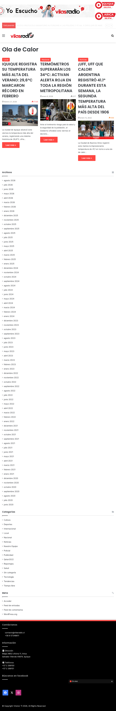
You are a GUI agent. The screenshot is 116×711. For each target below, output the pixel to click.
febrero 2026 (10, 207)
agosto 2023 (9, 338)
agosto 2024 (9, 285)
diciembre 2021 (11, 426)
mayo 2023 (9, 351)
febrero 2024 (10, 312)
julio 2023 (8, 342)
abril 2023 (8, 356)
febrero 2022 (10, 417)
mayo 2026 (9, 193)
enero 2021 (9, 474)
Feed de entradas (12, 605)
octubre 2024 (10, 277)
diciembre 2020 (11, 478)
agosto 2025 (9, 233)
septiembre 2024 (11, 281)
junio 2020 (8, 504)
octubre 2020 (10, 487)
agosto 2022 (9, 391)
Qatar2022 (9, 559)
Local (6, 59)
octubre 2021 (10, 434)
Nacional (45, 59)
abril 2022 (8, 408)
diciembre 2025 (11, 215)
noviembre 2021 (11, 430)
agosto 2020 (9, 496)
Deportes (8, 524)
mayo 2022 (9, 404)
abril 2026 (8, 198)
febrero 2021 (9, 469)
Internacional (10, 529)
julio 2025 (8, 237)
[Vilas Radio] (22, 35)
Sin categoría (10, 572)
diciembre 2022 (11, 373)
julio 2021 (8, 447)
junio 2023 (8, 347)
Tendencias (9, 581)
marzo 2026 (9, 202)
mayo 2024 (9, 299)
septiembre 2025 (11, 228)
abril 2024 (8, 303)
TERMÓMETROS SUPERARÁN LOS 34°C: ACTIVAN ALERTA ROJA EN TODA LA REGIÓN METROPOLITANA (56, 77)
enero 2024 (9, 316)
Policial (7, 550)
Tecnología (9, 577)
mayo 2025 (9, 246)
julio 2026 (8, 185)
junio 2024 (8, 294)
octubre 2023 (10, 329)
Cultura (7, 520)
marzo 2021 (9, 465)
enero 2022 (9, 421)
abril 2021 (8, 461)
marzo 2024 (9, 307)
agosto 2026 (9, 180)
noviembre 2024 (11, 272)
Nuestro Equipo (11, 546)
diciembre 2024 (11, 268)
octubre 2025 (10, 224)
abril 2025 (8, 250)
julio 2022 (8, 395)
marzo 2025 (9, 255)
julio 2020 (8, 500)
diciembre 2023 (11, 320)
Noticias (83, 59)
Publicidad (8, 555)
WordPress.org (10, 614)
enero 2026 (9, 211)
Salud (6, 568)
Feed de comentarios (13, 610)
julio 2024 (8, 290)
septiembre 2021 (11, 439)
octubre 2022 (10, 382)
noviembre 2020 (11, 483)
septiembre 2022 (11, 386)
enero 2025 (9, 264)
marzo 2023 (9, 360)
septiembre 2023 (11, 334)
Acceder (7, 601)
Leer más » (11, 145)
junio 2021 (8, 452)
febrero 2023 (10, 364)
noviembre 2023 (11, 325)
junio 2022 (8, 399)
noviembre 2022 (11, 377)
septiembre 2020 (11, 491)
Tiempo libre (9, 586)
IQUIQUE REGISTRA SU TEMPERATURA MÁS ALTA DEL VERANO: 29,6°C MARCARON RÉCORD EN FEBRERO (19, 80)
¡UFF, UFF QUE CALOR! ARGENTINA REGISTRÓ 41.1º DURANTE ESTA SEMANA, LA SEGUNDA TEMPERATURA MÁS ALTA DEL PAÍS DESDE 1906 (93, 88)
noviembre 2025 (11, 220)
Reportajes (9, 564)
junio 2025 (8, 242)
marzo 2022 (9, 412)
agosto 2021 (9, 443)
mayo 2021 (9, 456)
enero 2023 (9, 369)
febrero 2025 (10, 259)
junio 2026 (8, 189)
